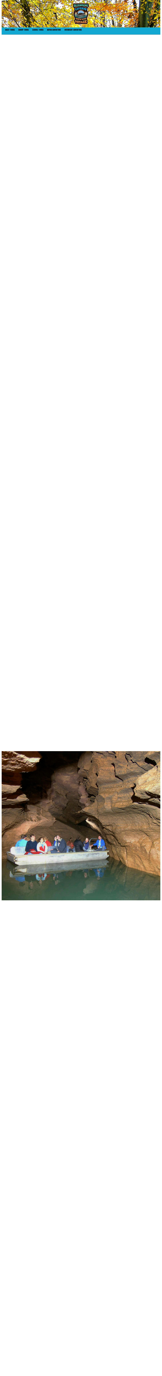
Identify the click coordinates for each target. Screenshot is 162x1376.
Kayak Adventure (54, 29)
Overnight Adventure (73, 29)
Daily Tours (10, 29)
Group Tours (23, 29)
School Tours (38, 29)
